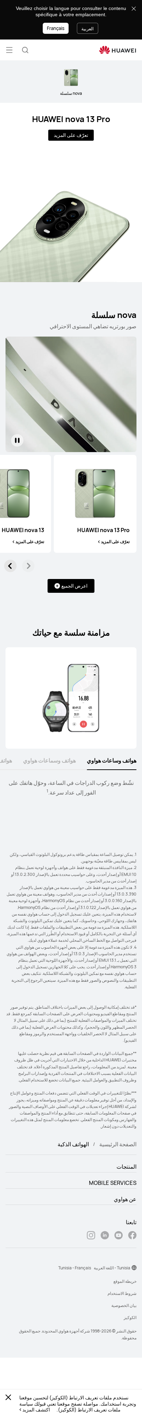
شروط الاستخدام (122, 1293)
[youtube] (118, 1236)
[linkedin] (105, 1236)
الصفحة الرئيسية (117, 1144)
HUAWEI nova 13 (23, 530)
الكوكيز (130, 1317)
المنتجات (126, 1166)
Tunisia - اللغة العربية (112, 1268)
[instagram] (91, 1236)
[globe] (134, 1267)
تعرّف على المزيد (71, 135)
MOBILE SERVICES (112, 1182)
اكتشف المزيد (36, 1410)
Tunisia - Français (74, 1268)
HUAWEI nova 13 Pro (71, 118)
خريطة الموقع (124, 1281)
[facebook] (132, 1236)
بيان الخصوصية (123, 1305)
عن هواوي (125, 1199)
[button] (25, 50)
